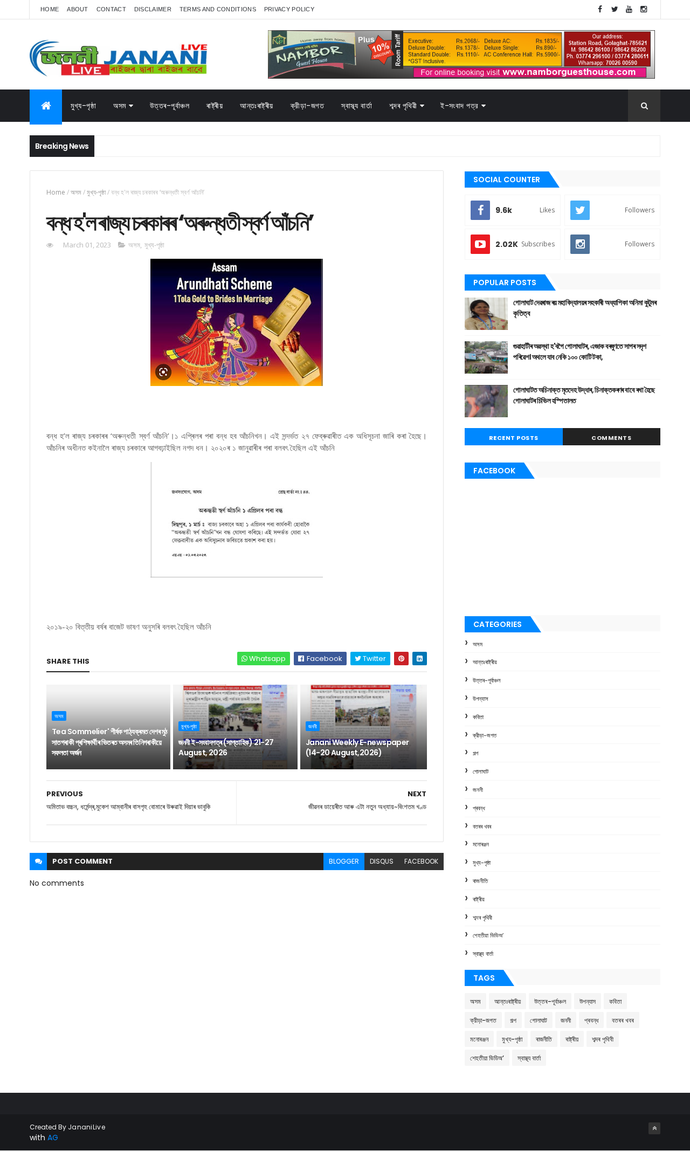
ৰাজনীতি (480, 881)
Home (49, 9)
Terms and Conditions (218, 9)
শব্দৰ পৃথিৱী (403, 105)
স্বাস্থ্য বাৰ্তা (356, 105)
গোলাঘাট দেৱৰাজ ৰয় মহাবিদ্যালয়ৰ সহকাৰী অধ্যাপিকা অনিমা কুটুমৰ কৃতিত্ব (584, 308)
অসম (119, 105)
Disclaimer (152, 9)
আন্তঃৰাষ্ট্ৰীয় (485, 662)
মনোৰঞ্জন (481, 844)
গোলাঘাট (480, 771)
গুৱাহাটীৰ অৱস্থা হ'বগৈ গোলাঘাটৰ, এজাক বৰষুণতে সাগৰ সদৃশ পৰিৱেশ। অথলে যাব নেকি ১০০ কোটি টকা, (579, 351)
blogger (344, 861)
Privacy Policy (289, 9)
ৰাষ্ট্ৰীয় (479, 899)
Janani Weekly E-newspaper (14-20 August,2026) (357, 748)
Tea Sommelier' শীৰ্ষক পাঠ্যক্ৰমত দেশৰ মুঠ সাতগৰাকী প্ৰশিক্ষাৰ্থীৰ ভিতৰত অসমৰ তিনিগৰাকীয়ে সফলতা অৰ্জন (110, 742)
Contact (111, 9)
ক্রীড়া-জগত (308, 105)
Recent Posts (514, 437)
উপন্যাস (480, 698)
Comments (611, 437)
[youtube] (629, 9)
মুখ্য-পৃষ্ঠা (83, 105)
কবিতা (478, 717)
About (77, 9)
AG (52, 1137)
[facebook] (600, 9)
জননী (312, 726)
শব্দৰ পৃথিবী (482, 917)
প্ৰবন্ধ (479, 808)
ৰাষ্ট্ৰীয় (214, 105)
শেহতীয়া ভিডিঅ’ (488, 935)
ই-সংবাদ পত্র (459, 105)
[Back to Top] (654, 1128)
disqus (382, 861)
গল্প (475, 753)
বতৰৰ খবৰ (482, 826)
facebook (421, 861)
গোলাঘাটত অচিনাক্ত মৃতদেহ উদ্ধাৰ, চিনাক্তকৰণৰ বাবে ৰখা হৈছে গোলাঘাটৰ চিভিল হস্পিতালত (584, 395)
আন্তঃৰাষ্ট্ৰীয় (256, 105)
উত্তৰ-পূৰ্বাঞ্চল (170, 105)
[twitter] (614, 9)
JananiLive (86, 1127)
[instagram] (644, 9)
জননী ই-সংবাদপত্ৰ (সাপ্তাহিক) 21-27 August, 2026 (225, 748)
